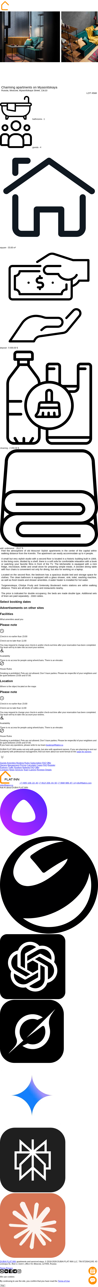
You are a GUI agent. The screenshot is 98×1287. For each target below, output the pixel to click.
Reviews (41, 770)
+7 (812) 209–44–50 (48, 783)
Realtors (18, 767)
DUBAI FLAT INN (8, 1261)
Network (26, 767)
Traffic (11, 767)
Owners (3, 765)
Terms (2, 1268)
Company (4, 770)
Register (51, 765)
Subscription (36, 763)
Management (13, 765)
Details (48, 770)
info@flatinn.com (83, 783)
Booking (20, 763)
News (12, 770)
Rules (27, 763)
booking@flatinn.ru (54, 745)
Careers (32, 770)
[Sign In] (76, 6)
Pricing (23, 765)
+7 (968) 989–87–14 (66, 783)
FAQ (44, 763)
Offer (49, 763)
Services (19, 770)
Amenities (11, 763)
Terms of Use (64, 1281)
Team (25, 770)
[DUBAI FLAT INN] (10, 783)
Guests (3, 763)
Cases (39, 765)
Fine (2, 1286)
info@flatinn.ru (6, 785)
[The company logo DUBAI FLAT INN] (8, 5)
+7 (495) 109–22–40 (29, 783)
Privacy (9, 1268)
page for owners (84, 752)
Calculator (31, 765)
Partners (4, 767)
